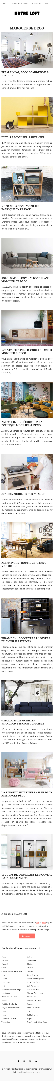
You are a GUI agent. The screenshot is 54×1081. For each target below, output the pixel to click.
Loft (5, 4)
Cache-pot (31, 960)
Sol (28, 1011)
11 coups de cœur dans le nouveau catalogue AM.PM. (26, 876)
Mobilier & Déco (20, 4)
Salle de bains (33, 1007)
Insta (48, 4)
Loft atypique (33, 986)
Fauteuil (4, 978)
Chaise (30, 964)
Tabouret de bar (8, 1018)
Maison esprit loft (35, 993)
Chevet (30, 967)
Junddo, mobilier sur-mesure (23, 494)
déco (44, 922)
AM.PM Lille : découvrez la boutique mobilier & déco (21, 424)
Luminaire (5, 993)
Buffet (30, 957)
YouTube (36, 1061)
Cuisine (30, 971)
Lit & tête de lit (34, 982)
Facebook (18, 1061)
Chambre (5, 967)
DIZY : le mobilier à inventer (23, 137)
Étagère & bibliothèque (37, 1022)
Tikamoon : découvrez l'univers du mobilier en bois (25, 640)
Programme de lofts (10, 1007)
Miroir (4, 1000)
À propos (36, 4)
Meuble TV (31, 997)
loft (37, 922)
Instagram (24, 1061)
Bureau (4, 960)
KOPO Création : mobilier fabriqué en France (20, 208)
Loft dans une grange (11, 989)
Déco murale (32, 975)
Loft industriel (33, 989)
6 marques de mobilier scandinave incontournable (22, 722)
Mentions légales (24, 1072)
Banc (3, 957)
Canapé (4, 964)
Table (3, 1015)
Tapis (29, 1018)
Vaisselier (5, 1022)
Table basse (32, 1015)
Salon (3, 1011)
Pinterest (30, 1061)
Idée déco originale (35, 978)
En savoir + (27, 936)
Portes (30, 1004)
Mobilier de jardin (9, 1004)
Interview (5, 982)
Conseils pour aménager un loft (13, 973)
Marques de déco (9, 997)
